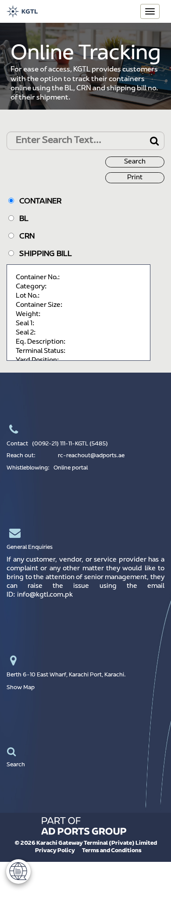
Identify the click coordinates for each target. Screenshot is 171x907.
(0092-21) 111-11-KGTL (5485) (70, 444)
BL (21, 219)
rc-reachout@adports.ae (91, 456)
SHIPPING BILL (43, 254)
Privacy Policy (55, 851)
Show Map (21, 688)
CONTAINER (37, 201)
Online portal (70, 468)
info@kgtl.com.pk (45, 595)
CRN (24, 236)
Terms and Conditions (112, 851)
